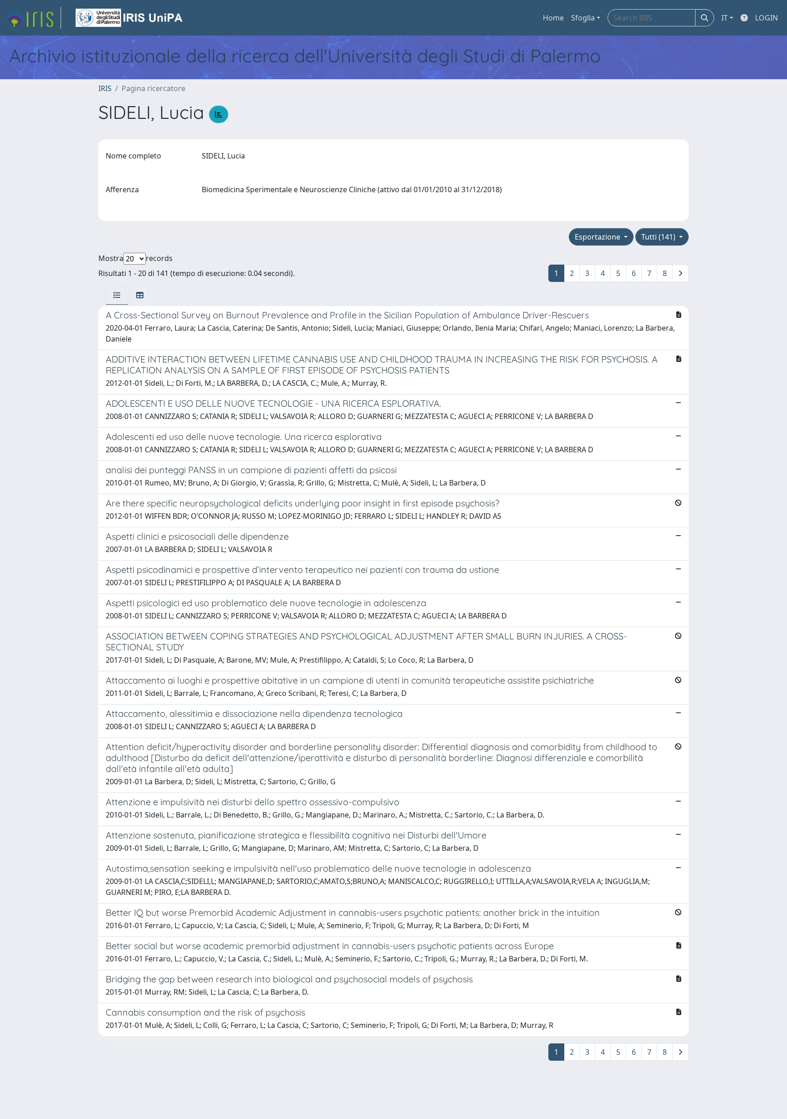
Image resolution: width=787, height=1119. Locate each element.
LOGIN (766, 18)
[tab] (117, 295)
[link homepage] (33, 18)
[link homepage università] (129, 18)
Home (553, 18)
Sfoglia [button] (583, 18)
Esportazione (598, 237)
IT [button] (724, 18)
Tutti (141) (659, 237)
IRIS (105, 88)
